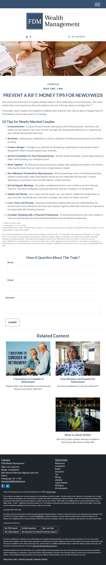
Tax (56, 474)
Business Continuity (40, 559)
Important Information (26, 559)
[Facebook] (30, 36)
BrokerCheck (51, 492)
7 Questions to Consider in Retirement (28, 380)
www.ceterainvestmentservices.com (45, 546)
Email (10, 280)
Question (10, 297)
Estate (58, 468)
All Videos (59, 485)
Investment (60, 466)
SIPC (42, 516)
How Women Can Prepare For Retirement (77, 380)
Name (10, 262)
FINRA (37, 516)
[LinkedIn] (27, 36)
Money (58, 477)
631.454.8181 (78, 36)
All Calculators (61, 488)
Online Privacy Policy (10, 559)
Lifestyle (58, 479)
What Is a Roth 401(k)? (78, 434)
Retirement (60, 463)
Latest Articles (61, 482)
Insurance (59, 471)
